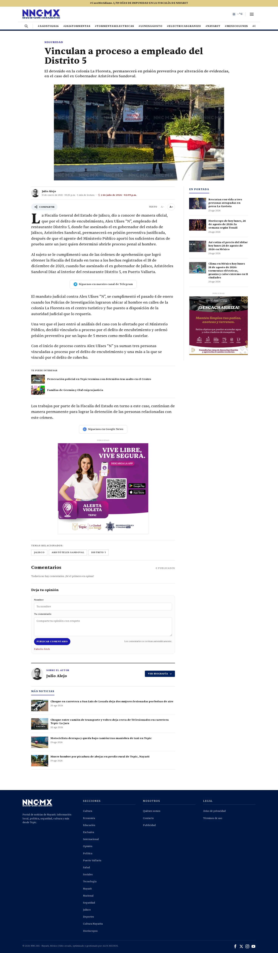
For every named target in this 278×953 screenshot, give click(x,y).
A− (162, 206)
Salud (86, 867)
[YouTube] (253, 946)
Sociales (88, 874)
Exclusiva (88, 832)
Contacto (148, 818)
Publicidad (149, 825)
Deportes (88, 916)
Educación (89, 825)
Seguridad (53, 42)
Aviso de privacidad (214, 811)
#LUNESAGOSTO (150, 26)
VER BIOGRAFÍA (158, 673)
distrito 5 (98, 552)
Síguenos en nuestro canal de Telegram (106, 284)
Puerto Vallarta (92, 860)
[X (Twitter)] (241, 946)
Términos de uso (212, 818)
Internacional (91, 839)
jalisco (39, 552)
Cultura (87, 811)
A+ (171, 206)
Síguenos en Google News (105, 429)
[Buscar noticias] (26, 26)
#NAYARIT (213, 26)
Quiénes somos (151, 811)
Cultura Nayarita (93, 923)
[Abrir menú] (251, 14)
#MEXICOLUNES (236, 26)
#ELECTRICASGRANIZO (184, 26)
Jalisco (87, 909)
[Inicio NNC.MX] (41, 14)
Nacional (88, 895)
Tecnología (89, 881)
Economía (89, 818)
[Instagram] (247, 946)
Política (87, 853)
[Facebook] (235, 946)
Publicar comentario (52, 641)
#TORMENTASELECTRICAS (114, 26)
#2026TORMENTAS (76, 26)
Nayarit (87, 888)
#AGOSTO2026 (48, 26)
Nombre (38, 599)
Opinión (87, 846)
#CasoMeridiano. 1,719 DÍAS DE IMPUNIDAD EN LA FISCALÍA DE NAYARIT (139, 3)
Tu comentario (42, 613)
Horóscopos (90, 931)
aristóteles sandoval (68, 552)
